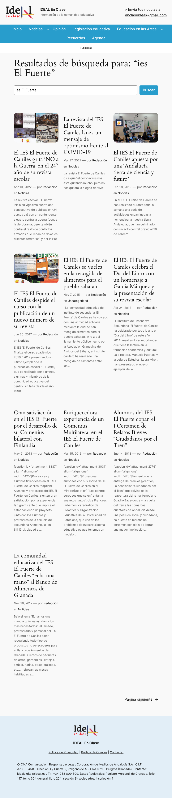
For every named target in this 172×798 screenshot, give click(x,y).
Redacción (50, 187)
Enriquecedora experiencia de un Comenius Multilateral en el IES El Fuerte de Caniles (84, 429)
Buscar (149, 90)
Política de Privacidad (63, 752)
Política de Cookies (94, 752)
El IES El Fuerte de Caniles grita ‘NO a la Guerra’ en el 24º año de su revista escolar (36, 165)
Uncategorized (78, 300)
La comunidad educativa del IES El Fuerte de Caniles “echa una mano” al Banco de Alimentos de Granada (35, 575)
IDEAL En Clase (52, 9)
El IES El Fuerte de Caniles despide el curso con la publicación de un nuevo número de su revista (35, 310)
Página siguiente (141, 699)
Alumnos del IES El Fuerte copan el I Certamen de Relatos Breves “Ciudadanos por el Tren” (135, 429)
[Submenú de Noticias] (48, 29)
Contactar (117, 752)
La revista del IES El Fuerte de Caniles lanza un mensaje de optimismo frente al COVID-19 (86, 136)
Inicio (17, 29)
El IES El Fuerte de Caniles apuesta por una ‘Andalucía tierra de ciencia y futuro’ (135, 165)
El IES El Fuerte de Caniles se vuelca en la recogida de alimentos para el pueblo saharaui (85, 273)
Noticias (23, 193)
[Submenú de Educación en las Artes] (162, 29)
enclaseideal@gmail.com (146, 15)
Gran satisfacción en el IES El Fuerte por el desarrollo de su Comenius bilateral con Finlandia (36, 429)
